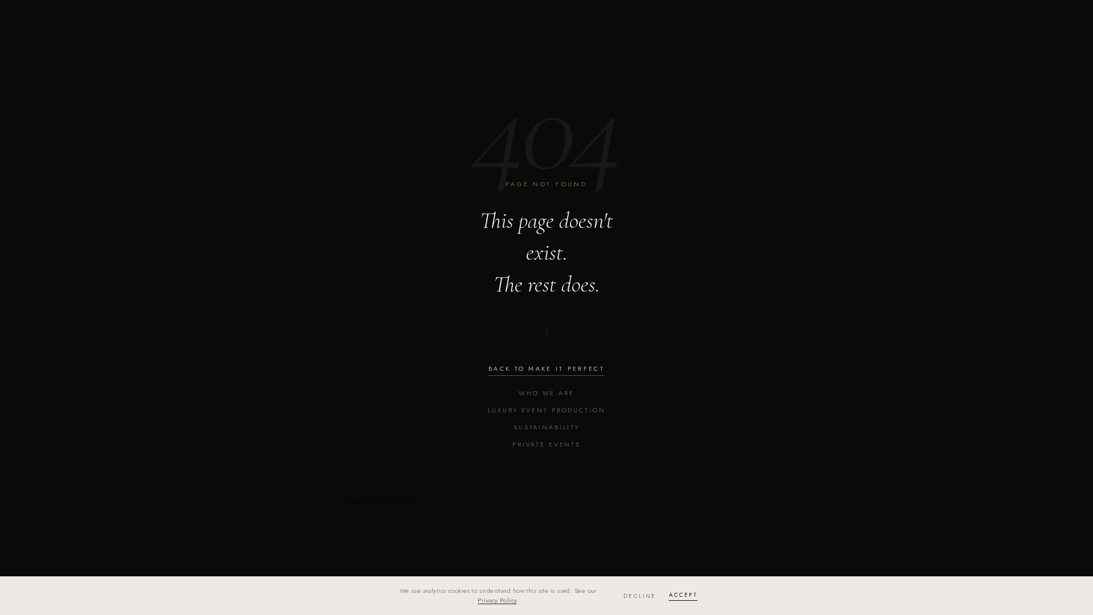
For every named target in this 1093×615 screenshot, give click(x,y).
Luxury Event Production (547, 410)
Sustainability (546, 427)
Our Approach (555, 483)
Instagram (697, 499)
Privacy (635, 516)
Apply (612, 499)
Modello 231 (745, 516)
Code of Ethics (685, 516)
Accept (683, 595)
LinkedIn (748, 499)
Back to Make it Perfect (546, 368)
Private (676, 483)
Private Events (546, 444)
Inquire (650, 499)
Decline (639, 596)
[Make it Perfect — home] (379, 497)
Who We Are (546, 392)
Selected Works (734, 483)
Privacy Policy (497, 600)
